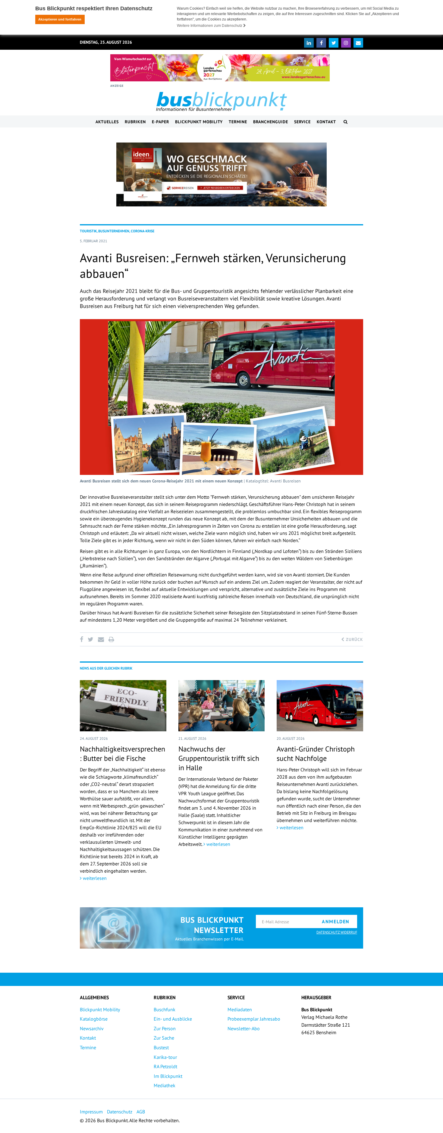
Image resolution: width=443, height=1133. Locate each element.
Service (302, 121)
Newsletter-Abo (244, 1028)
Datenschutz (119, 1112)
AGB (141, 1112)
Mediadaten (240, 1009)
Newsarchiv (92, 1028)
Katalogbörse (94, 1019)
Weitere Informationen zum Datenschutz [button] (210, 26)
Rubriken (135, 121)
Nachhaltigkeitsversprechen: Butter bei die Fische (122, 753)
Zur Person (165, 1028)
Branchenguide (270, 121)
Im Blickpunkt (168, 1076)
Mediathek (164, 1085)
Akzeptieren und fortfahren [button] (59, 19)
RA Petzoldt (165, 1066)
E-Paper (160, 121)
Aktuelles (107, 121)
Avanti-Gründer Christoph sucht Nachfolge (316, 753)
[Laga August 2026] (220, 67)
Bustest (161, 1047)
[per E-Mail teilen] (101, 639)
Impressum (91, 1112)
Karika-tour (165, 1057)
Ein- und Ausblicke (173, 1019)
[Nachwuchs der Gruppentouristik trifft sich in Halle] (221, 705)
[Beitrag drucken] (111, 639)
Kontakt (326, 121)
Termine (238, 121)
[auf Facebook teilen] (82, 639)
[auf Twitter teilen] (90, 639)
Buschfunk (164, 1009)
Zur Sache (164, 1038)
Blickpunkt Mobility (199, 121)
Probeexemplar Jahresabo (254, 1019)
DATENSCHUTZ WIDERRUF (336, 932)
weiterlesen (94, 878)
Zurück (353, 639)
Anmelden (336, 921)
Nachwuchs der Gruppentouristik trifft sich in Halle (218, 758)
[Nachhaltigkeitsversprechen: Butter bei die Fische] (123, 705)
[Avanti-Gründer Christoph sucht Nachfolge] (320, 705)
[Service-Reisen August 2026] (221, 174)
